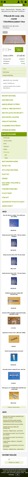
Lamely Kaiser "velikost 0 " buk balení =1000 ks (12, 442)
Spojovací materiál (10, 170)
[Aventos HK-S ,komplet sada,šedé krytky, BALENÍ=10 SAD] (14, 320)
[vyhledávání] (23, 2)
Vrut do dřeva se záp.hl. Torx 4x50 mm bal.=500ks (14, 216)
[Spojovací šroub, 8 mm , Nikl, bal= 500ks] (14, 339)
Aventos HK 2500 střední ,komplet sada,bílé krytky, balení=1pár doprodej (12, 421)
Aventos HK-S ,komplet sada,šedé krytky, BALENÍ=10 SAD (14, 313)
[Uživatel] (19, 2)
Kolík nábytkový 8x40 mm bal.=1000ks (13, 424)
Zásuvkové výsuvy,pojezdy (13, 202)
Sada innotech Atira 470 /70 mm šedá (14, 255)
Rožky (5, 149)
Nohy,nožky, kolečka (10, 117)
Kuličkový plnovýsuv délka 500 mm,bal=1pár (14, 293)
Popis (4, 69)
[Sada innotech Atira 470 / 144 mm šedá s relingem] (14, 243)
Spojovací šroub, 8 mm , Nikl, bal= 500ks (13, 332)
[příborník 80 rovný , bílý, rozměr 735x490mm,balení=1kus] (14, 39)
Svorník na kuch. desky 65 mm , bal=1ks (14, 369)
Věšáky (5, 179)
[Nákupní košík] (26, 2)
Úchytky (5, 174)
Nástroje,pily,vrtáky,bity (12, 113)
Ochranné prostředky (11, 126)
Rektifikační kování (10, 161)
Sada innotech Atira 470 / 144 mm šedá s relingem (14, 235)
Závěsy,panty (7, 206)
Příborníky (6, 152)
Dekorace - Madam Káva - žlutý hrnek (13, 430)
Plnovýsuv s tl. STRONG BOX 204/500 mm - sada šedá (14, 388)
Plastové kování (9, 134)
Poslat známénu (8, 75)
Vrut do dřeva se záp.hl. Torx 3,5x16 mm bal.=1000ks (13, 434)
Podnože (6, 146)
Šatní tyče (6, 166)
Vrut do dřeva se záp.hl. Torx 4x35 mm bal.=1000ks (13, 438)
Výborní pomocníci (9, 189)
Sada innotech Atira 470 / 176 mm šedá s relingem (14, 274)
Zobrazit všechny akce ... (14, 407)
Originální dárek (9, 130)
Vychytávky (7, 193)
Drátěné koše (7, 100)
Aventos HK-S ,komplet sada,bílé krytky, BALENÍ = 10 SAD (13, 417)
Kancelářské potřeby (11, 104)
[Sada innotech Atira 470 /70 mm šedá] (14, 261)
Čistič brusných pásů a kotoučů (14, 351)
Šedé (6, 158)
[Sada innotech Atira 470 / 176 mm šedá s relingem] (14, 281)
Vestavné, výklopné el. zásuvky (11, 184)
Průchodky (7, 138)
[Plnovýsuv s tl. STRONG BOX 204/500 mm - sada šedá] (14, 396)
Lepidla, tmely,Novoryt (11, 109)
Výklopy (5, 197)
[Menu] (1, 2)
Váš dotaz (6, 72)
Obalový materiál (9, 121)
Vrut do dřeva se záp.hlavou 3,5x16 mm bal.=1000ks (13, 445)
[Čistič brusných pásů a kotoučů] (14, 357)
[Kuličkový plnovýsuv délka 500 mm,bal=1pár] (14, 301)
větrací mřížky (8, 140)
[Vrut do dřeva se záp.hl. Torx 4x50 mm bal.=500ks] (14, 223)
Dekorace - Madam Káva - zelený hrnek (13, 449)
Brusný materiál (9, 96)
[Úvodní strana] (5, 2)
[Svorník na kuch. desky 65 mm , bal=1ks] (14, 376)
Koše (5, 143)
